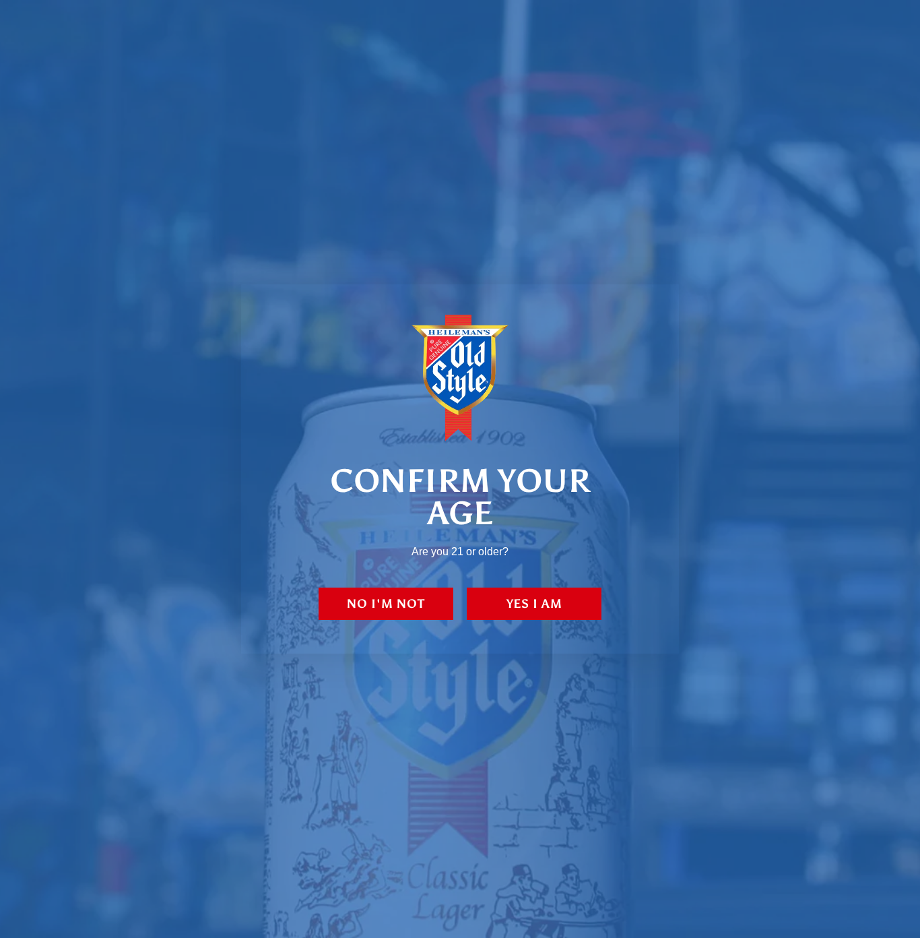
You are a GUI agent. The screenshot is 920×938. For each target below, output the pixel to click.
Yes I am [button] (534, 603)
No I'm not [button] (386, 603)
